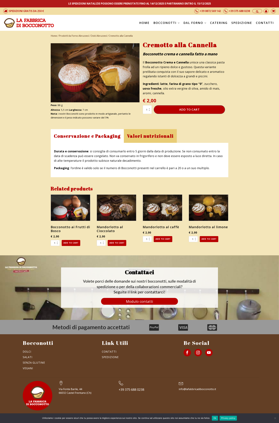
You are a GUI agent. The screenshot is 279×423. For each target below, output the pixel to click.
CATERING (218, 23)
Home (54, 35)
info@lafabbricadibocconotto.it (197, 389)
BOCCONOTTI (164, 23)
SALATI (27, 357)
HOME (144, 23)
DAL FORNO (193, 23)
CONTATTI (265, 23)
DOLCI (27, 351)
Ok (214, 418)
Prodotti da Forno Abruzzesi (74, 35)
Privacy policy (228, 418)
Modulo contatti (139, 301)
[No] (275, 418)
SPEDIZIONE (241, 23)
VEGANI (28, 368)
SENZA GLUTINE (34, 362)
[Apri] (258, 11)
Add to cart (189, 109)
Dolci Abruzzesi (99, 35)
